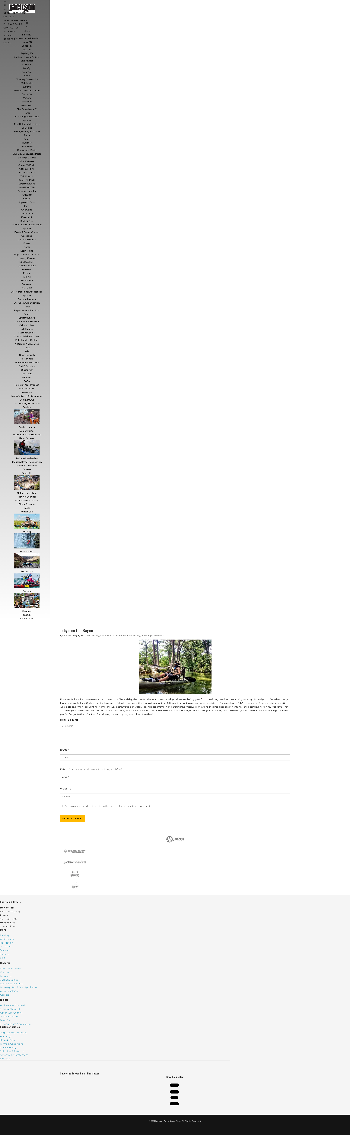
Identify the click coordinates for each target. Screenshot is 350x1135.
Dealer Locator (27, 427)
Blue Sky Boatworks (27, 79)
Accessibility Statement (27, 403)
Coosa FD (27, 46)
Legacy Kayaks (26, 183)
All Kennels (27, 358)
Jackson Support (10, 980)
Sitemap (5, 1058)
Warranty (27, 392)
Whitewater (26, 551)
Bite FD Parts (26, 161)
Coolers (27, 591)
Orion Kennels (27, 355)
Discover (5, 950)
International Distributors (27, 434)
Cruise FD (26, 288)
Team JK (27, 473)
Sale (26, 351)
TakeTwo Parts (27, 172)
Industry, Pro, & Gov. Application (19, 987)
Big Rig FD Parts (27, 157)
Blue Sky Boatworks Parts (26, 154)
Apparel (26, 120)
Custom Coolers (27, 332)
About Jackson (27, 438)
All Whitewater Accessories (27, 224)
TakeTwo (27, 72)
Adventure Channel (12, 1012)
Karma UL (27, 217)
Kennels (26, 611)
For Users (27, 373)
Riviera (27, 273)
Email (65, 769)
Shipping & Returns (12, 1051)
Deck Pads (27, 146)
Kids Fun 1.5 (26, 221)
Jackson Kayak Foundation (27, 462)
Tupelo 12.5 (27, 280)
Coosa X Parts (26, 168)
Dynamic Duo (26, 202)
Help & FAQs (7, 1040)
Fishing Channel (27, 496)
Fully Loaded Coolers (26, 340)
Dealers (27, 407)
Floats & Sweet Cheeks (26, 232)
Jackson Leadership (27, 458)
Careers (27, 469)
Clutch (26, 198)
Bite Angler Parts (26, 150)
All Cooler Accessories (27, 344)
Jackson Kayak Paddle (26, 57)
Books (26, 243)
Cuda (88, 635)
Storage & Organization (27, 303)
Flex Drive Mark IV (27, 109)
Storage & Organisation (27, 131)
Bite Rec (26, 269)
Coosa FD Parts (26, 165)
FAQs (27, 381)
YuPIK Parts (26, 176)
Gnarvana (26, 209)
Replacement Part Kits (27, 254)
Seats (27, 139)
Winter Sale (26, 511)
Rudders (27, 142)
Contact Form (8, 926)
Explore (4, 954)
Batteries (27, 101)
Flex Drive (26, 105)
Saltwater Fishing (131, 635)
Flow (26, 206)
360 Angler (27, 83)
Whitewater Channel (26, 500)
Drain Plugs (26, 251)
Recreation (27, 571)
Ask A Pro (26, 377)
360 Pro (27, 87)
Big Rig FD (27, 53)
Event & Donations (27, 465)
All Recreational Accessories (26, 291)
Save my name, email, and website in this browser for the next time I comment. (107, 806)
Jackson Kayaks (27, 191)
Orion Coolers (26, 325)
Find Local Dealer (10, 968)
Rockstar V (27, 213)
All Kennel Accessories (26, 362)
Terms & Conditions (11, 1044)
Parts (27, 113)
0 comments (157, 635)
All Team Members (27, 493)
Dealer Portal (26, 431)
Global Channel (26, 504)
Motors (27, 98)
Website (66, 788)
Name (64, 750)
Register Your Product (26, 385)
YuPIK (27, 75)
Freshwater (106, 635)
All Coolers (27, 329)
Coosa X (26, 64)
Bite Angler (27, 60)
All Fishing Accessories (26, 116)
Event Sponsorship (11, 983)
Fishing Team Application (15, 1024)
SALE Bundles (27, 366)
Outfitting (26, 236)
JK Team (67, 635)
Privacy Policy (8, 1047)
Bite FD (27, 49)
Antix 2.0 (27, 195)
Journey (26, 284)
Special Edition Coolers (26, 336)
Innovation (6, 976)
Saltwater (117, 635)
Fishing (27, 531)
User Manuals (26, 388)
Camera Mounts (27, 239)
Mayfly (26, 68)
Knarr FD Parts (26, 180)
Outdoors (5, 946)
